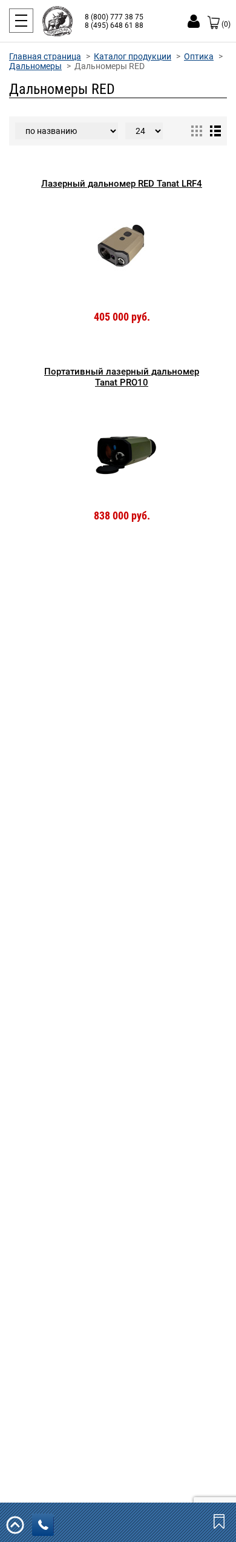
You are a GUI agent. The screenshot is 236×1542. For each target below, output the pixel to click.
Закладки (220, 1521)
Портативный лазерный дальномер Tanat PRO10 (121, 377)
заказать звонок (43, 1525)
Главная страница (45, 56)
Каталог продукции (132, 56)
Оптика (199, 56)
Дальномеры (35, 66)
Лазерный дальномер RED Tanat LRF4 (121, 183)
